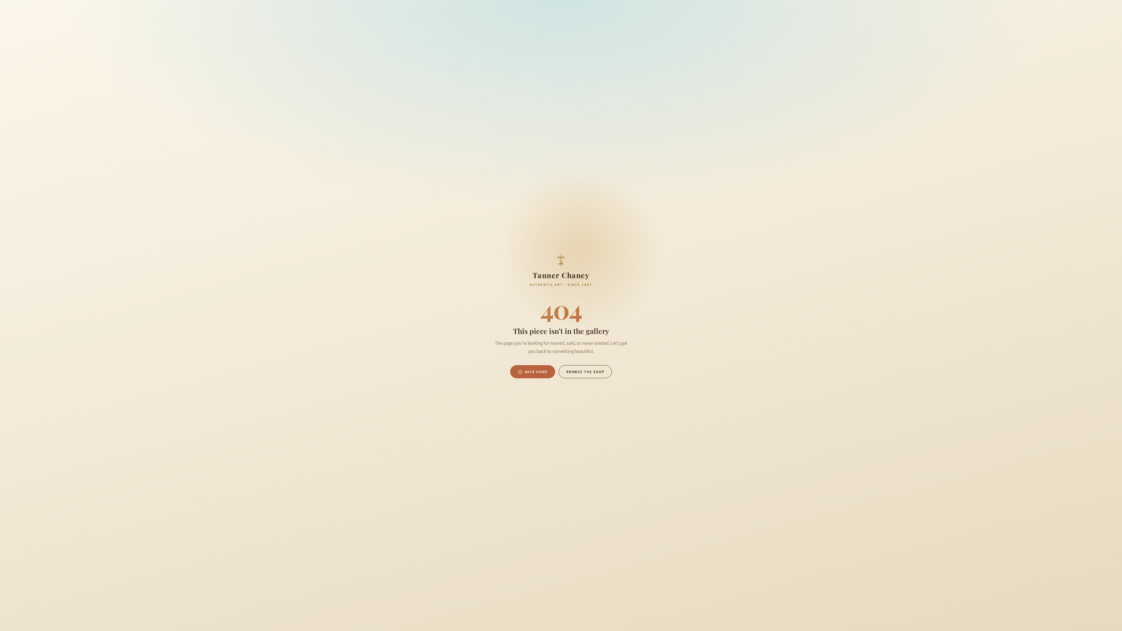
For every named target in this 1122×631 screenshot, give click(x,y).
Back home (536, 372)
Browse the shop (585, 372)
